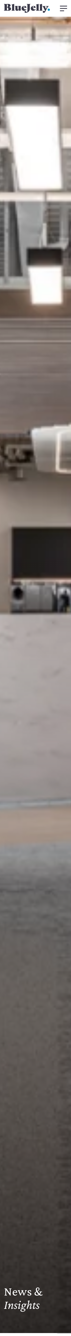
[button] (63, 8)
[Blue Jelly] (27, 8)
